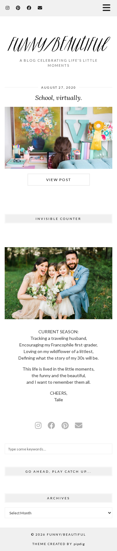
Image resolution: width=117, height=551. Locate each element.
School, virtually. (58, 97)
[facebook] (51, 425)
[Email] (40, 7)
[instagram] (38, 425)
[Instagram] (8, 7)
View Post (58, 179)
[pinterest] (65, 425)
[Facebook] (29, 7)
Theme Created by (58, 544)
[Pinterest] (18, 7)
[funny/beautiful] (58, 40)
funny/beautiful (66, 534)
